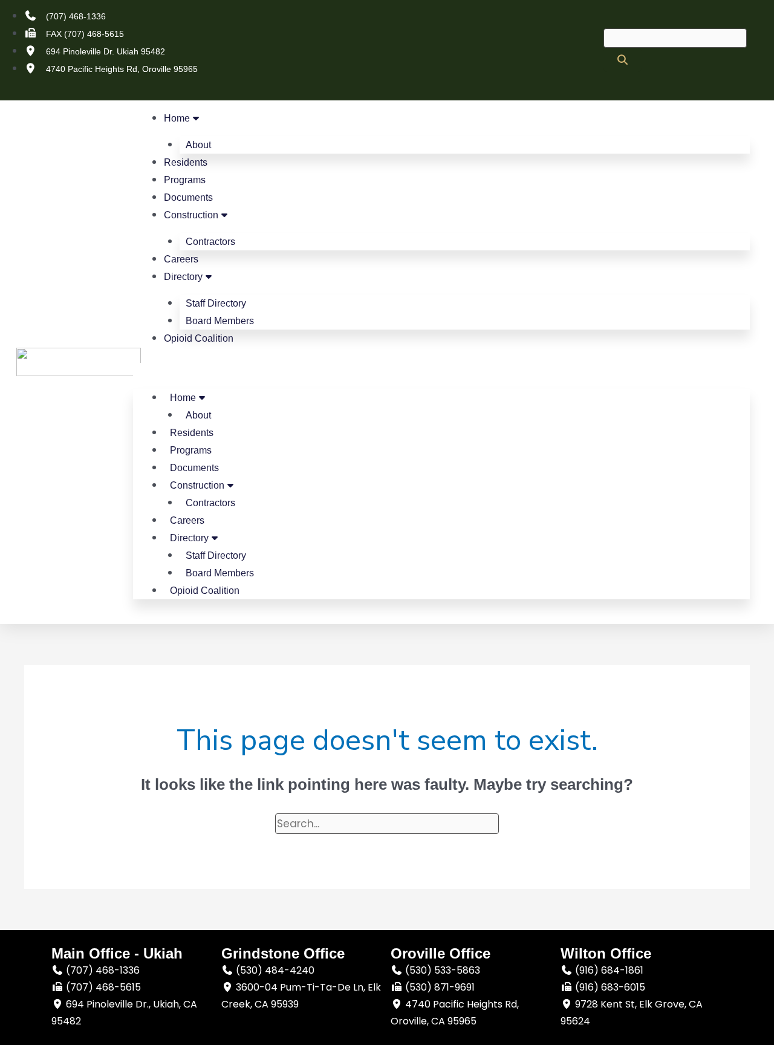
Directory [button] (183, 277)
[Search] (622, 60)
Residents (185, 162)
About (198, 145)
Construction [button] (191, 215)
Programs (185, 180)
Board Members (220, 321)
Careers (181, 259)
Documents (188, 197)
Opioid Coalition (198, 338)
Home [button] (177, 118)
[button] (441, 371)
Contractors (210, 241)
